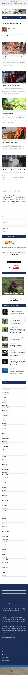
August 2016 (4, 541)
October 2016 (5, 536)
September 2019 (5, 446)
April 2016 (4, 552)
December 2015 (5, 562)
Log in (3, 651)
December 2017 (5, 500)
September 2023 (5, 389)
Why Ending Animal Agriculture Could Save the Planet (17, 338)
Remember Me (6, 228)
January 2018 (5, 498)
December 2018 (5, 469)
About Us (4, 589)
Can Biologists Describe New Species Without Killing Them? (17, 346)
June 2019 (4, 454)
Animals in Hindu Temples (10, 142)
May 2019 (4, 456)
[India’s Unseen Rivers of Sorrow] (14, 77)
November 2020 (5, 410)
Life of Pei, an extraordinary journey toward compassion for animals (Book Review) (17, 313)
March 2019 (4, 462)
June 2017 (4, 516)
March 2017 (4, 523)
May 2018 (4, 487)
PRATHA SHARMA (11, 28)
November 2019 (5, 441)
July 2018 (4, 482)
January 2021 (5, 405)
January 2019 (5, 467)
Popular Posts (14, 305)
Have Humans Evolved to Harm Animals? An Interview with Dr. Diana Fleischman (17, 354)
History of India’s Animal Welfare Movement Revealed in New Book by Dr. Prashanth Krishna (14, 3)
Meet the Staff (5, 592)
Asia (4, 42)
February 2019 (5, 464)
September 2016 (5, 539)
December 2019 (5, 438)
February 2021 (5, 402)
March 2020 (4, 431)
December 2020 (5, 407)
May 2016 (4, 549)
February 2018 (5, 495)
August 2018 (4, 480)
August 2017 (4, 510)
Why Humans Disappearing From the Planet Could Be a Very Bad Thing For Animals (17, 363)
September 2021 (5, 395)
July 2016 (4, 544)
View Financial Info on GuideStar (9, 603)
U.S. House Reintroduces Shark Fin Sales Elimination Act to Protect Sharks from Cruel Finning (18, 371)
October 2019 (5, 443)
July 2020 (4, 420)
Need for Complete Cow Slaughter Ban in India (13, 57)
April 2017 (4, 521)
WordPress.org (5, 660)
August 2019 (4, 449)
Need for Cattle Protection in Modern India (14, 170)
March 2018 (4, 492)
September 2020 (5, 415)
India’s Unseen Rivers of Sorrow (11, 85)
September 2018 (5, 477)
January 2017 (5, 529)
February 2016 (5, 557)
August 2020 (4, 418)
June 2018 (4, 485)
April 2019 (4, 459)
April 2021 (4, 397)
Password (4, 222)
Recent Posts (6, 305)
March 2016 (4, 554)
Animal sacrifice (7, 71)
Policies (3, 595)
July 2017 (4, 513)
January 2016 (5, 559)
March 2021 (4, 400)
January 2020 (5, 436)
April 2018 (4, 490)
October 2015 (5, 567)
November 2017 (5, 503)
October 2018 (5, 474)
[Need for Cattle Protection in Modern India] (14, 161)
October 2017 (5, 505)
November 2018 (5, 472)
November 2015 (5, 565)
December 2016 (5, 531)
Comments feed (5, 657)
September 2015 (5, 570)
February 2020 (5, 433)
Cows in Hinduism (8, 113)
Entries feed (4, 654)
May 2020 (4, 425)
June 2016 (4, 547)
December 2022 (5, 392)
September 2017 (5, 508)
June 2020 (4, 423)
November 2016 (5, 534)
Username (4, 216)
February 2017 (5, 526)
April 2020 (4, 428)
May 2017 (4, 518)
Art (4, 128)
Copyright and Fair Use (19, 641)
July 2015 (4, 575)
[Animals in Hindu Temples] (14, 133)
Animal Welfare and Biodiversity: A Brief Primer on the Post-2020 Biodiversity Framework (17, 330)
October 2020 (5, 413)
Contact (3, 598)
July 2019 (4, 451)
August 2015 (4, 572)
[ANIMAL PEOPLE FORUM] (14, 11)
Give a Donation (5, 601)
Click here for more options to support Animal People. (14, 253)
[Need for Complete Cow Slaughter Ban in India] (14, 48)
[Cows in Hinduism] (14, 104)
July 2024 (4, 387)
